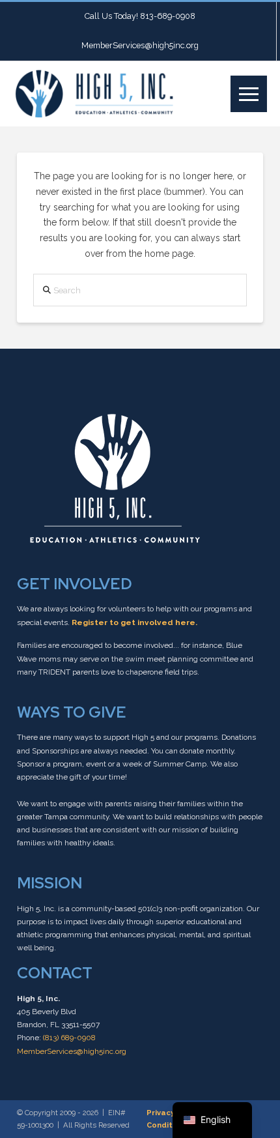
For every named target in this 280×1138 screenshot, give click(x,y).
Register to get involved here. (134, 622)
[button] (249, 94)
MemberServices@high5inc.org (71, 1051)
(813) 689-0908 (69, 1037)
